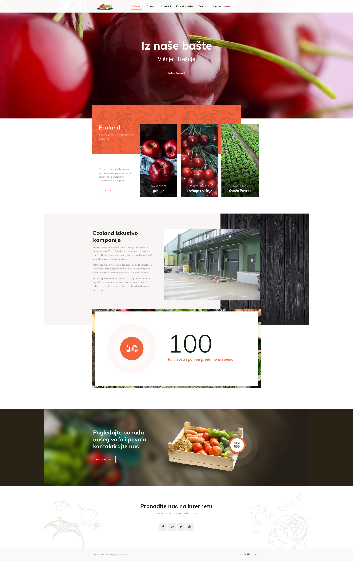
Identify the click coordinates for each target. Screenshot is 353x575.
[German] (227, 6)
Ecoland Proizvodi (176, 73)
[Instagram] (244, 554)
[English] (225, 6)
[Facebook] (241, 554)
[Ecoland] (105, 6)
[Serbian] (229, 6)
